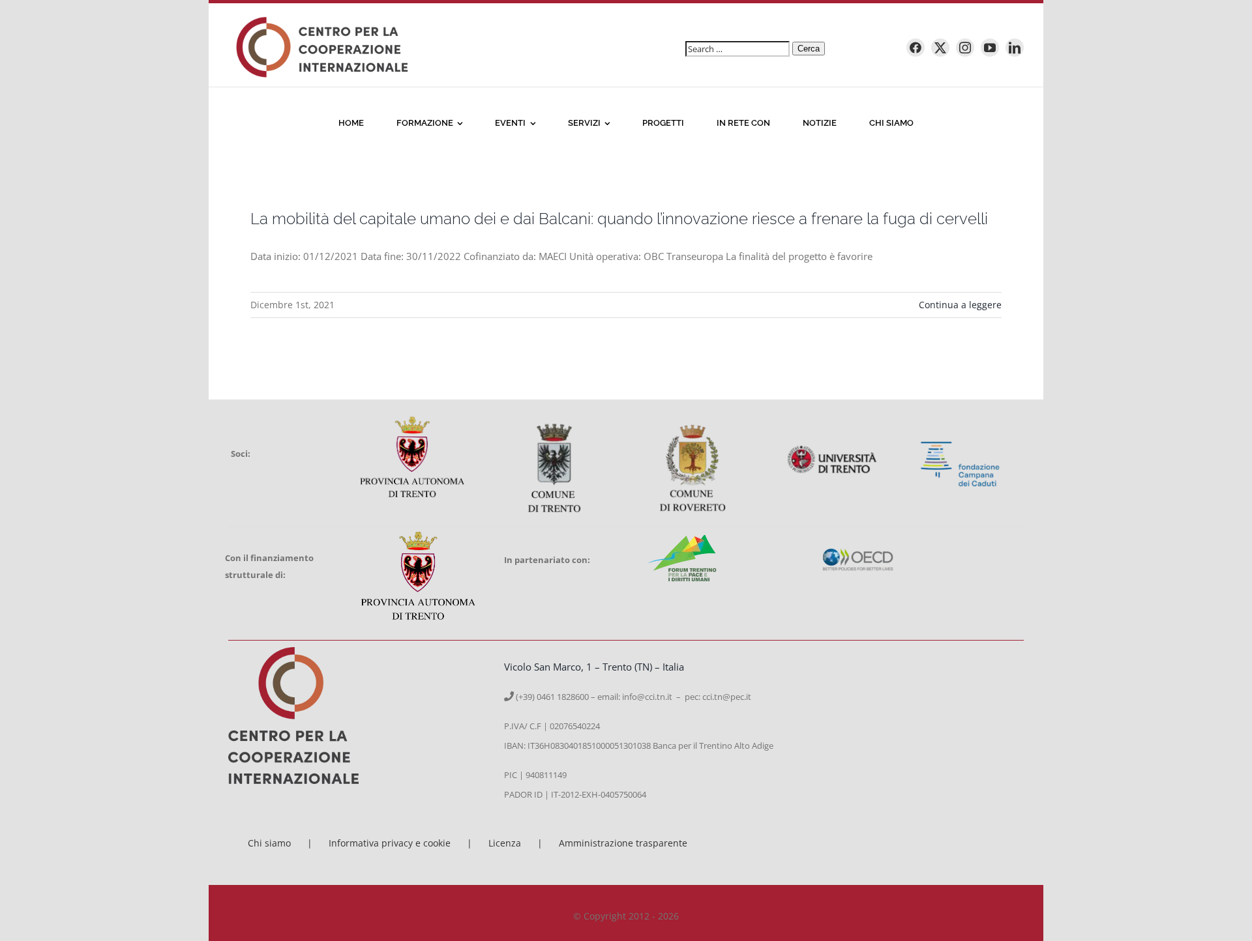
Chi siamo (269, 843)
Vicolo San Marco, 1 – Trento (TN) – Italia (594, 666)
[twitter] (940, 47)
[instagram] (965, 47)
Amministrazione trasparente (623, 843)
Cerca (808, 48)
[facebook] (915, 47)
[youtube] (990, 47)
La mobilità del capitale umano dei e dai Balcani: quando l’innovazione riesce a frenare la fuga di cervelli (619, 218)
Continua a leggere (960, 304)
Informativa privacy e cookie (390, 843)
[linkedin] (1015, 47)
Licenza (504, 843)
